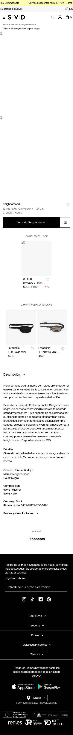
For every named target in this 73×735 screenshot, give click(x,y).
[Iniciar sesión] (60, 17)
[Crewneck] (36, 258)
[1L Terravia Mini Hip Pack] (21, 327)
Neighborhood (27, 25)
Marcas (14, 25)
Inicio (5, 25)
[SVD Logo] (16, 17)
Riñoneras (36, 539)
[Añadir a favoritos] (68, 204)
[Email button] (65, 222)
